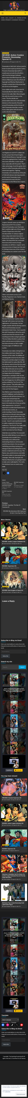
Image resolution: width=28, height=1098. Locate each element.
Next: (14, 511)
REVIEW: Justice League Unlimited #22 (13, 541)
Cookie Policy (7, 1091)
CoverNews (15, 1058)
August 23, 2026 (15, 879)
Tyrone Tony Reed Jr (7, 543)
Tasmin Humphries (6, 799)
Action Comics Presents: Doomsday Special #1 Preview (7, 484)
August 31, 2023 (15, 61)
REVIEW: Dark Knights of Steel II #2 (12, 590)
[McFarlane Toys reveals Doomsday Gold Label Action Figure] (14, 892)
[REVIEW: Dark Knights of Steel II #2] (14, 579)
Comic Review (5, 537)
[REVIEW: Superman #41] (14, 555)
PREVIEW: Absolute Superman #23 (11, 797)
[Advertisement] (14, 36)
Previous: (11, 505)
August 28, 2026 (15, 799)
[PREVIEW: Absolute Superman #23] (14, 787)
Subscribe (5, 656)
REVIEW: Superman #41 (9, 566)
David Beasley (6, 850)
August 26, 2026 (16, 543)
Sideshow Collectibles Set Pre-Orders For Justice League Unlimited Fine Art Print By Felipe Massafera (13, 876)
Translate (13, 1022)
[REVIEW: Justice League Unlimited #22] (14, 531)
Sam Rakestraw (7, 61)
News (4, 870)
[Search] (25, 13)
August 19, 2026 (16, 592)
